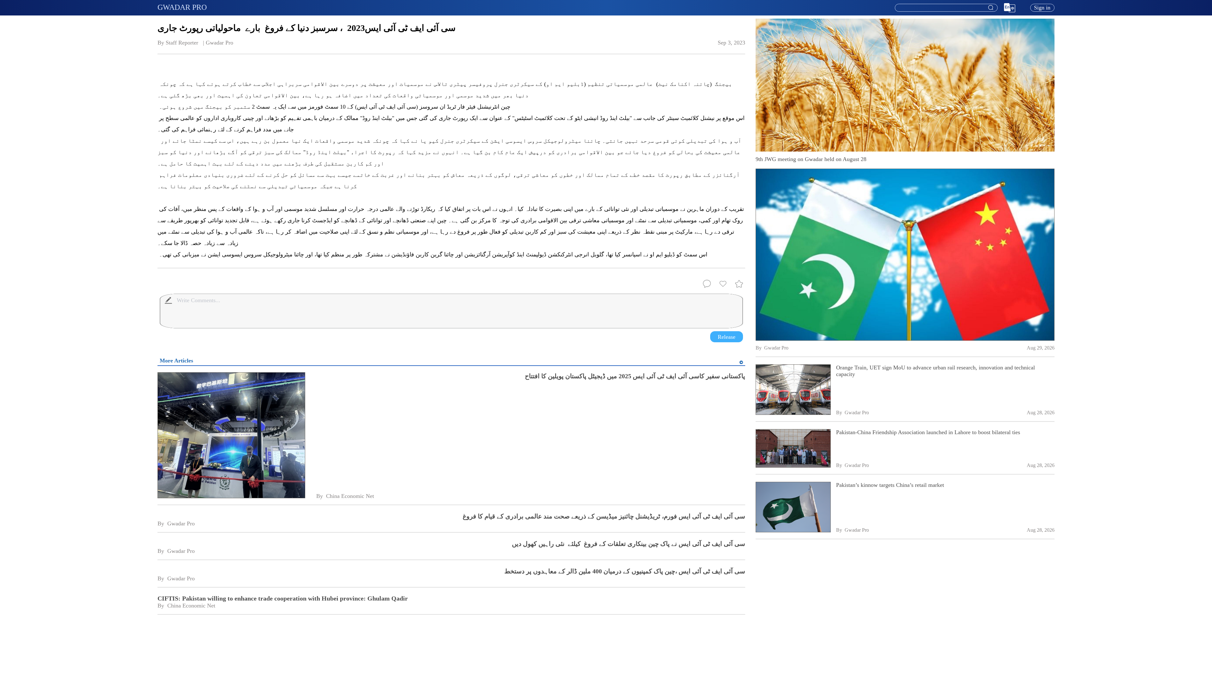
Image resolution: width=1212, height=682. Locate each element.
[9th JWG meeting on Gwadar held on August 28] (905, 255)
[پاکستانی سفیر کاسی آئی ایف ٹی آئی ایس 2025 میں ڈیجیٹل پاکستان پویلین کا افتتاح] (231, 436)
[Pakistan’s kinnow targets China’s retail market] (793, 508)
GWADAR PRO (182, 7)
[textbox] (946, 8)
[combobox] (946, 8)
